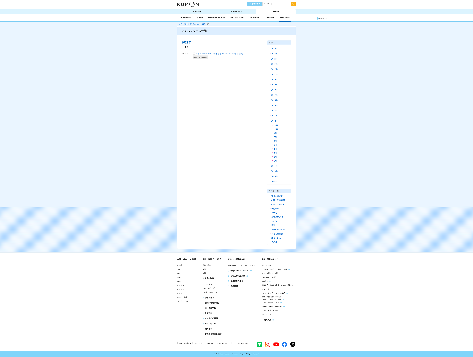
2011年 (274, 165)
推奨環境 (210, 343)
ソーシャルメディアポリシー (242, 343)
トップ (179, 24)
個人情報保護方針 (185, 343)
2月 (275, 156)
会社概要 (200, 17)
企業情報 (275, 11)
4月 (275, 148)
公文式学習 (197, 11)
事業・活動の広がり (237, 17)
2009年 (274, 176)
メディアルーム (285, 17)
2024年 (274, 58)
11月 (276, 125)
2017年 (274, 94)
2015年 (274, 105)
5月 (275, 144)
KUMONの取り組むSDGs (216, 17)
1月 (275, 160)
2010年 (274, 171)
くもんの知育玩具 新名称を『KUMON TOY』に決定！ (220, 53)
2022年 (274, 69)
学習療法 (275, 208)
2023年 (274, 63)
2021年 (274, 74)
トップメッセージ (185, 17)
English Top (323, 18)
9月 (275, 133)
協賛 (273, 225)
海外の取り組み (278, 229)
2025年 (274, 53)
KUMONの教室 (277, 204)
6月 (275, 141)
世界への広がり (255, 17)
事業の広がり (277, 216)
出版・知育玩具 (200, 57)
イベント (275, 221)
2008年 (274, 181)
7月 (275, 137)
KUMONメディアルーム (191, 24)
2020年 (274, 79)
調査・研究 (276, 237)
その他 (274, 242)
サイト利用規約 (222, 343)
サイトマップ (199, 343)
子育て (274, 212)
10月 (276, 129)
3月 (275, 152)
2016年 (274, 100)
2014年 (274, 110)
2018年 (274, 89)
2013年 (274, 115)
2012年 (203, 24)
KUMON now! (270, 17)
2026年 (274, 48)
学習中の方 (256, 4)
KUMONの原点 (236, 11)
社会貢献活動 (277, 195)
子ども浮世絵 (277, 233)
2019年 (274, 84)
